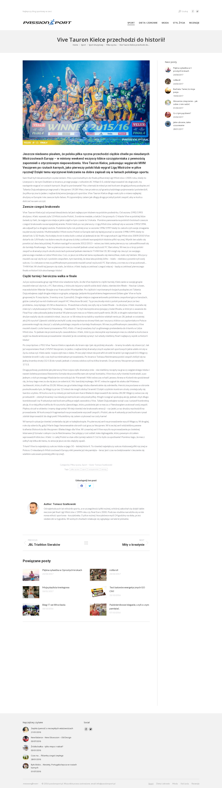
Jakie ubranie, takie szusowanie (182, 124)
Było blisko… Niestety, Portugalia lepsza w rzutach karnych (54, 766)
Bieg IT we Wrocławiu (53, 604)
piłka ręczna (75, 469)
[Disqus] (86, 667)
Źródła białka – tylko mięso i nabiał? (47, 746)
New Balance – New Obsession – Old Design (51, 737)
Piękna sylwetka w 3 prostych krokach (62, 570)
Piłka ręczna (76, 465)
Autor (100, 465)
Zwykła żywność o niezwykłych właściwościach (52, 728)
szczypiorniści (94, 469)
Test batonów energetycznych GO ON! (127, 589)
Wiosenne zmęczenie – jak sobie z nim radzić (185, 103)
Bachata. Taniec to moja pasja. (184, 90)
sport (84, 469)
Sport (84, 465)
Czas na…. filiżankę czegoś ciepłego (47, 755)
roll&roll (113, 570)
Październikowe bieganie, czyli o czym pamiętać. (129, 606)
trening (104, 469)
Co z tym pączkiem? (182, 113)
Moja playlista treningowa (55, 587)
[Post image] (31, 575)
